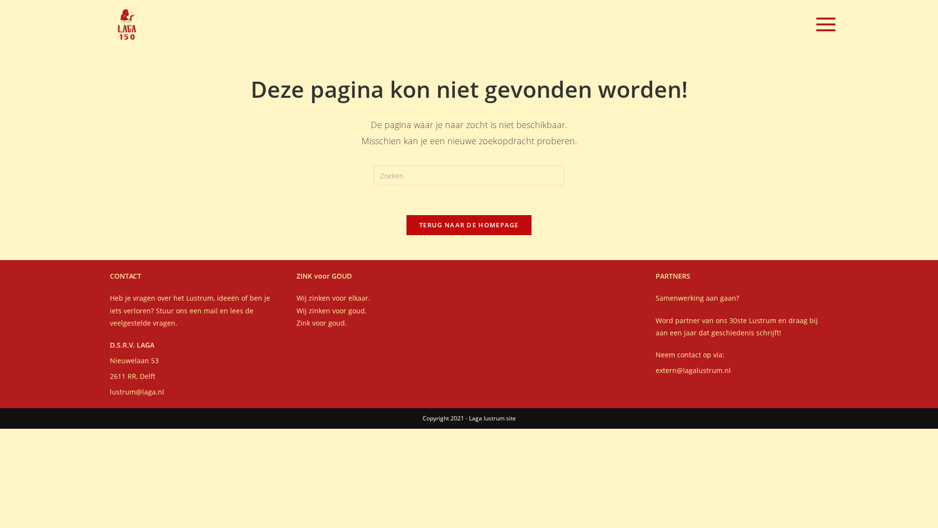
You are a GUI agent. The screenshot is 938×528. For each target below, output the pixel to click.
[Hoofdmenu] (825, 25)
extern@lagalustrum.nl (693, 370)
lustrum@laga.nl (137, 391)
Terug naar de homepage (469, 224)
